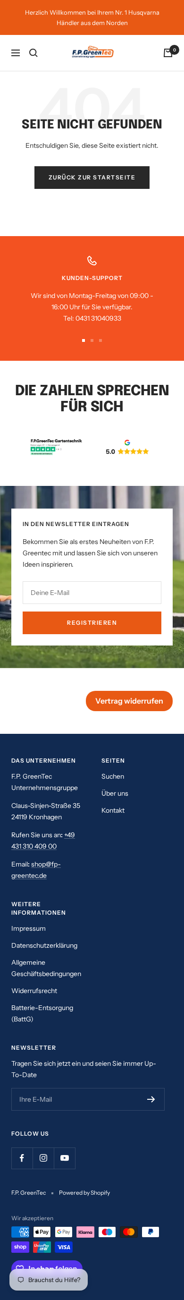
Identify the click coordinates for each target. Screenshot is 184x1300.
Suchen (112, 776)
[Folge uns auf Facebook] (22, 1158)
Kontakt (113, 810)
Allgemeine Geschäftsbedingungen (46, 968)
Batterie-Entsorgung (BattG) (42, 1013)
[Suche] (33, 53)
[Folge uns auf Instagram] (43, 1158)
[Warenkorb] (168, 53)
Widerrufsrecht (34, 990)
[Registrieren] (151, 1099)
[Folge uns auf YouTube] (64, 1158)
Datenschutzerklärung (44, 945)
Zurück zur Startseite (92, 177)
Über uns (114, 793)
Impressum (28, 928)
